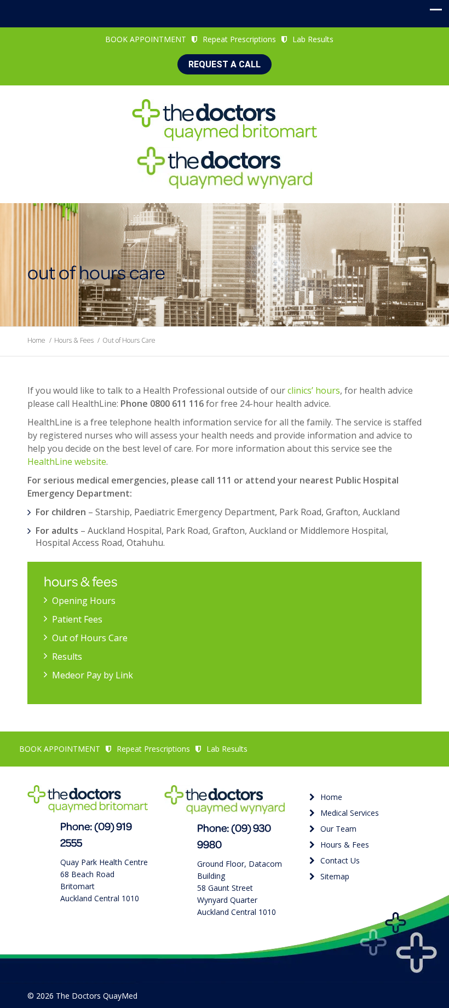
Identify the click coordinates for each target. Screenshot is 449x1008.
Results (67, 656)
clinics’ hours (313, 390)
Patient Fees (77, 619)
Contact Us (340, 860)
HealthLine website (66, 462)
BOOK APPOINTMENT (145, 39)
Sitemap (334, 876)
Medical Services (349, 813)
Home (36, 340)
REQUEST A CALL (224, 64)
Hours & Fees (74, 340)
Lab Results (312, 39)
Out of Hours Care (90, 638)
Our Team (338, 828)
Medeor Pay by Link (92, 675)
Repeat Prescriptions (239, 39)
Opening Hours (84, 601)
